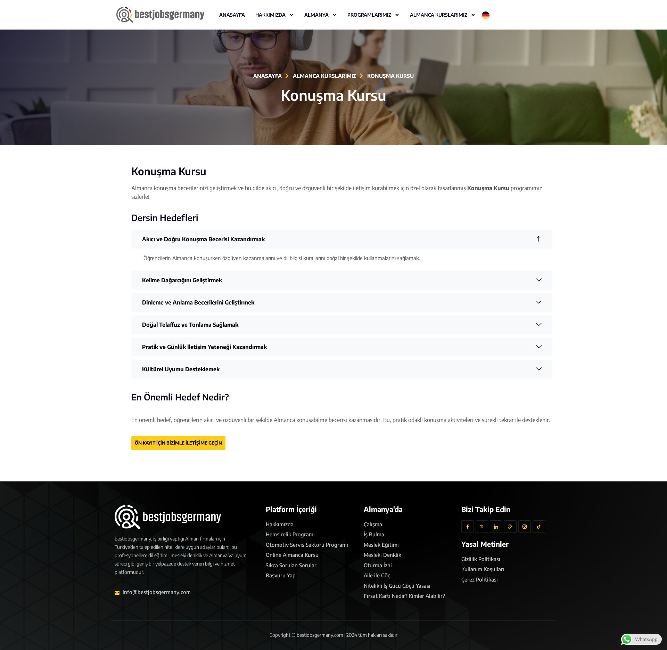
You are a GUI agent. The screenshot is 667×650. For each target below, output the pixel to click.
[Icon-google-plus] (510, 526)
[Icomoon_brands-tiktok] (539, 526)
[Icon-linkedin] (496, 526)
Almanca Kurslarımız (438, 15)
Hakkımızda (270, 15)
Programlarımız (369, 15)
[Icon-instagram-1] (524, 526)
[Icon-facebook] (467, 526)
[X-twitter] (482, 526)
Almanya (316, 15)
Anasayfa (232, 15)
